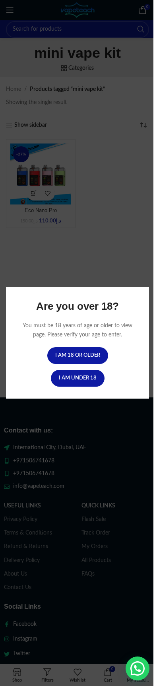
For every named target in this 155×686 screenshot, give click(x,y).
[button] (137, 668)
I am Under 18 (78, 378)
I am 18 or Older (77, 355)
